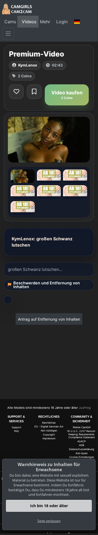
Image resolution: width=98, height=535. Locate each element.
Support (16, 427)
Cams (10, 21)
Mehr (45, 21)
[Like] (16, 91)
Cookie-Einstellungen (81, 457)
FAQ (16, 431)
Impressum (49, 438)
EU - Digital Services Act (48, 426)
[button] (77, 22)
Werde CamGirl (81, 427)
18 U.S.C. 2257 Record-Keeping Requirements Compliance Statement (81, 434)
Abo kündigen (49, 430)
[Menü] (8, 33)
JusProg (85, 408)
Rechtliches (49, 422)
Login (62, 21)
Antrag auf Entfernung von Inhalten (49, 319)
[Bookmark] (34, 91)
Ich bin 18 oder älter (49, 505)
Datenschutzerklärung (81, 449)
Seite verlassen (49, 521)
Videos (29, 21)
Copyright (49, 434)
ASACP (81, 441)
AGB (81, 445)
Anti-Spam (81, 453)
